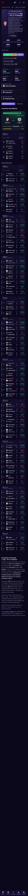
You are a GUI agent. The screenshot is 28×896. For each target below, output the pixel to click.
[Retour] (4, 11)
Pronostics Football (6, 7)
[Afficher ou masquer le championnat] (23, 134)
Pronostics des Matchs (8, 103)
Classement (20, 103)
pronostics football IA (9, 611)
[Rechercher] (20, 2)
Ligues (12, 7)
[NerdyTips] (3, 2)
